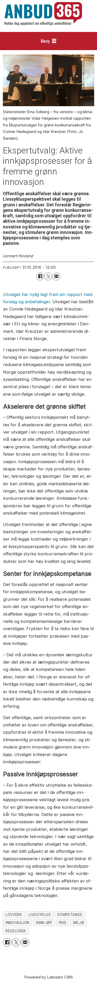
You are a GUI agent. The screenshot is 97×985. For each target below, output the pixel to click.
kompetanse (69, 915)
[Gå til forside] (43, 13)
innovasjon (17, 923)
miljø (78, 923)
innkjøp (44, 923)
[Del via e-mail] (56, 276)
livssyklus (40, 915)
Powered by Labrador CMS (48, 977)
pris (62, 923)
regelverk (15, 931)
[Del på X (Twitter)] (48, 276)
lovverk (13, 915)
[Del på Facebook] (40, 276)
